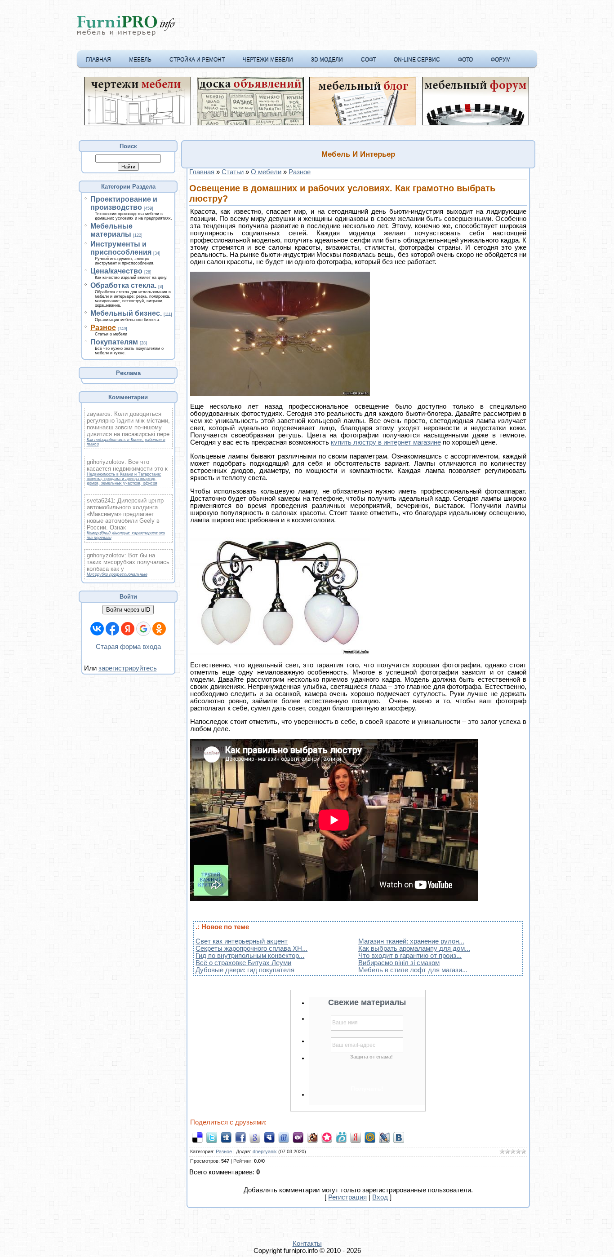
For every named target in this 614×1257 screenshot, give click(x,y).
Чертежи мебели (268, 59)
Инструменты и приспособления (120, 248)
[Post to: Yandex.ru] (355, 1137)
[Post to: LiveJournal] (384, 1137)
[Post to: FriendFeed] (283, 1137)
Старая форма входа (128, 646)
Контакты (307, 1243)
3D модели (327, 59)
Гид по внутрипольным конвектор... (250, 955)
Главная (98, 59)
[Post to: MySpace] (269, 1137)
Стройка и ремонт (197, 59)
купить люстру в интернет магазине (386, 442)
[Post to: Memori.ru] (327, 1137)
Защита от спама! (371, 1056)
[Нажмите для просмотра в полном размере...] (280, 393)
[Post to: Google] (255, 1137)
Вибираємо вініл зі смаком (399, 962)
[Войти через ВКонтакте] (97, 628)
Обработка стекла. (123, 285)
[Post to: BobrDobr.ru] (312, 1137)
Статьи (233, 172)
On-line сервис (417, 59)
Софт (368, 59)
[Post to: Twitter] (212, 1137)
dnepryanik (265, 1151)
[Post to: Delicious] (197, 1137)
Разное (103, 327)
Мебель (140, 59)
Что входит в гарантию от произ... (410, 955)
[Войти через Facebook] (112, 628)
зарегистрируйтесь (127, 668)
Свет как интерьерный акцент (242, 941)
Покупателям (114, 342)
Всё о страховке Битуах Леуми (243, 962)
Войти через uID (128, 609)
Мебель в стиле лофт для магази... (412, 970)
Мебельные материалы (111, 230)
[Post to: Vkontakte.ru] (399, 1137)
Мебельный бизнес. (126, 313)
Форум (501, 59)
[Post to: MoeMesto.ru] (341, 1137)
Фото (465, 59)
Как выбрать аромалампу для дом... (414, 948)
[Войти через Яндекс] (127, 628)
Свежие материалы (367, 1002)
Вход (380, 1197)
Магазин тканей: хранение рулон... (411, 941)
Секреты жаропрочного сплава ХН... (251, 948)
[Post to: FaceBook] (240, 1137)
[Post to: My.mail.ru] (370, 1137)
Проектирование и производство (123, 203)
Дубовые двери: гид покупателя (245, 970)
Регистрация (347, 1197)
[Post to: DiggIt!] (226, 1137)
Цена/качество (116, 271)
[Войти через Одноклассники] (159, 628)
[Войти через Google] (143, 629)
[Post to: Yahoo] (298, 1137)
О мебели (266, 172)
